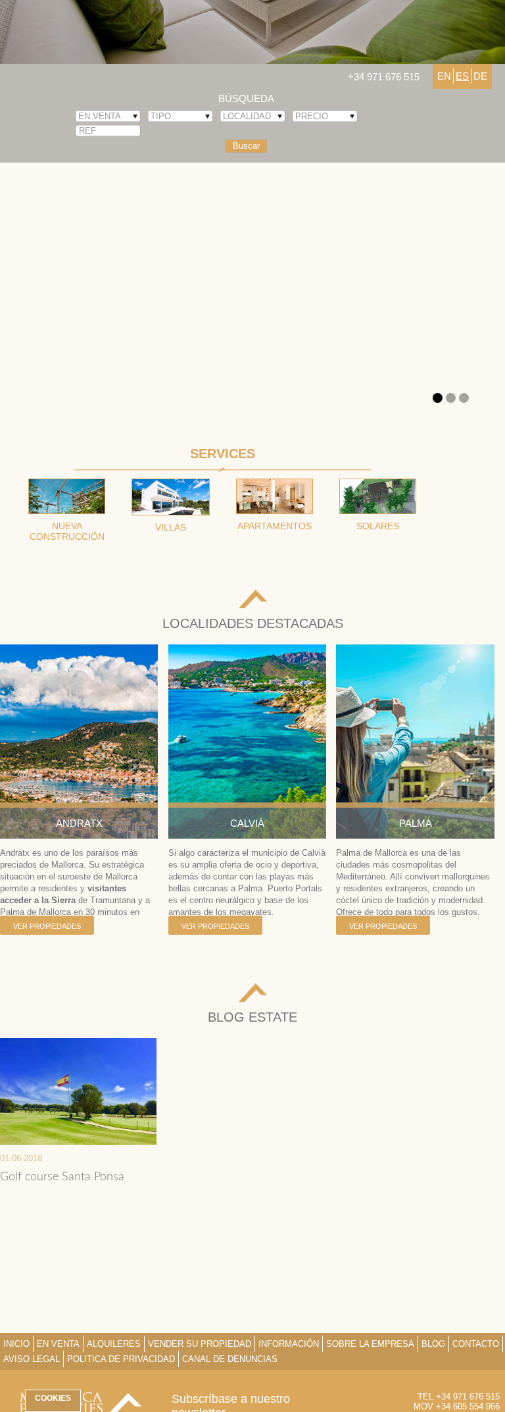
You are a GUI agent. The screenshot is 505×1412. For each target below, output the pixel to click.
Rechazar (252, 1377)
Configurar (421, 1377)
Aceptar (84, 1377)
